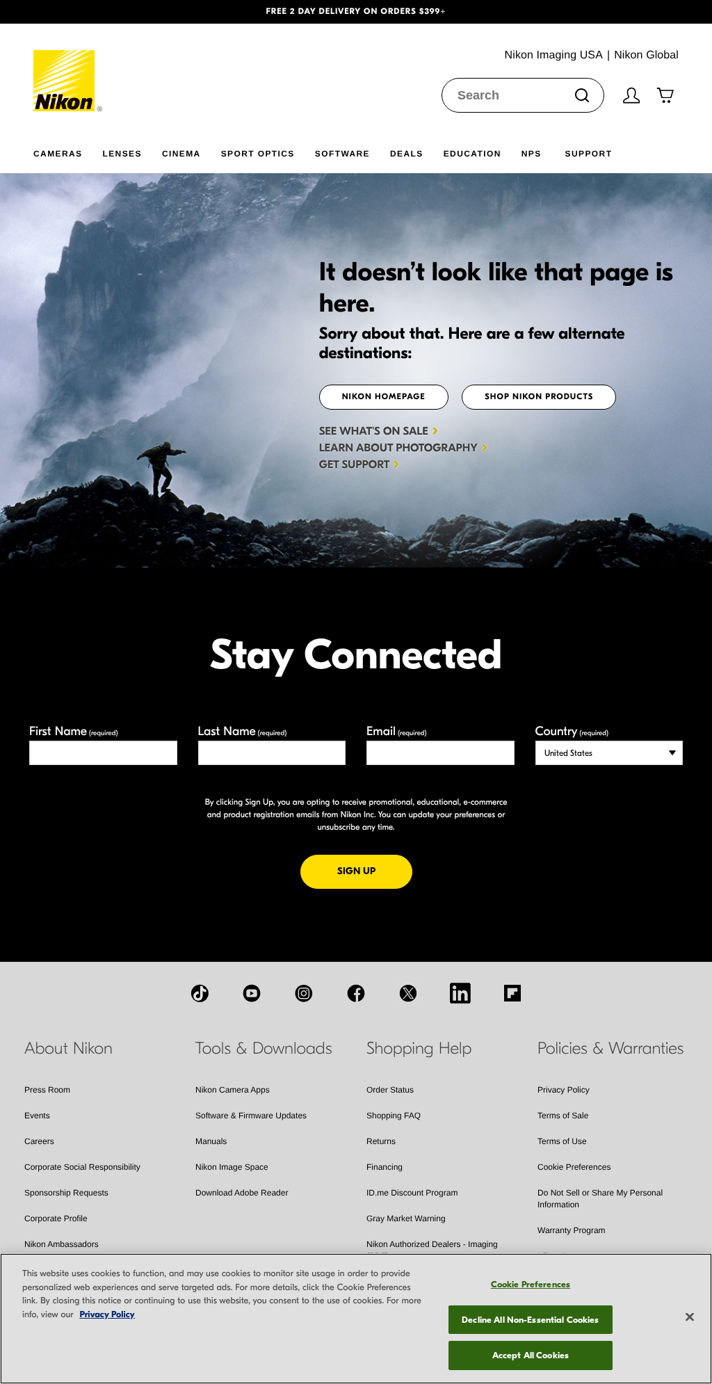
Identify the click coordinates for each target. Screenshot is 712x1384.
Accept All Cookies (530, 1355)
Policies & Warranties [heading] (610, 1049)
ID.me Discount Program (412, 1193)
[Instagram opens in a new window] (303, 993)
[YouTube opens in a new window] (251, 993)
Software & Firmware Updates (251, 1115)
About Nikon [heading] (68, 1049)
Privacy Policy (563, 1090)
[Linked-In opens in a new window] (460, 993)
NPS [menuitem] (531, 154)
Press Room (47, 1090)
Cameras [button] (57, 154)
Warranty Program (571, 1230)
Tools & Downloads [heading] (263, 1049)
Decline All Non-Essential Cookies (530, 1319)
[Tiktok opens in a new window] (199, 993)
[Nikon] (68, 67)
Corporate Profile (56, 1218)
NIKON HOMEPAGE (384, 397)
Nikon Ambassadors (61, 1244)
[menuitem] (67, 151)
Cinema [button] (181, 154)
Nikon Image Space (231, 1167)
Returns (381, 1141)
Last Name (242, 731)
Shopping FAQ (393, 1115)
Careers (39, 1141)
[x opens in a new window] (408, 993)
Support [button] (589, 154)
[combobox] (523, 95)
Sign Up (374, 870)
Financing (384, 1167)
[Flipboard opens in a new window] (512, 993)
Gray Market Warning (406, 1218)
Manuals (211, 1141)
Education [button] (472, 154)
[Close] (689, 1317)
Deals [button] (406, 154)
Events (37, 1115)
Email (396, 731)
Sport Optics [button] (258, 154)
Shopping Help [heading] (418, 1049)
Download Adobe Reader (241, 1193)
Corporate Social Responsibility (82, 1167)
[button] (53, 12)
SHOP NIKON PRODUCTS (539, 397)
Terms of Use (562, 1141)
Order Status (390, 1090)
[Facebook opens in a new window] (356, 993)
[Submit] (582, 95)
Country (571, 731)
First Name (73, 731)
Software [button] (342, 154)
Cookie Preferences (573, 1167)
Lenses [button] (121, 154)
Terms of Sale (562, 1115)
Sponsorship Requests (66, 1193)
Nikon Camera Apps (232, 1090)
